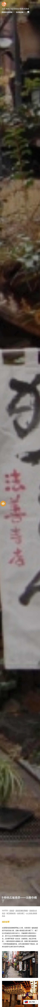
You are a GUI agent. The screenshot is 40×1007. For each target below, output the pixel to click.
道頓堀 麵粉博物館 (22, 911)
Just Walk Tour (8, 9)
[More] (28, 12)
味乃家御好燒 (11, 913)
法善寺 (19, 913)
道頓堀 (11, 911)
